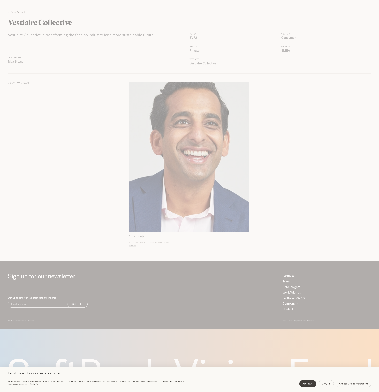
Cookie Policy (35, 384)
